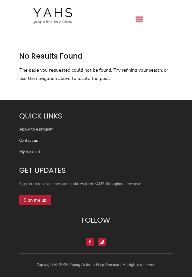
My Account (29, 152)
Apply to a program (36, 129)
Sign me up (35, 200)
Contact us (28, 140)
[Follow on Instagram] (102, 242)
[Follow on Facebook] (90, 242)
